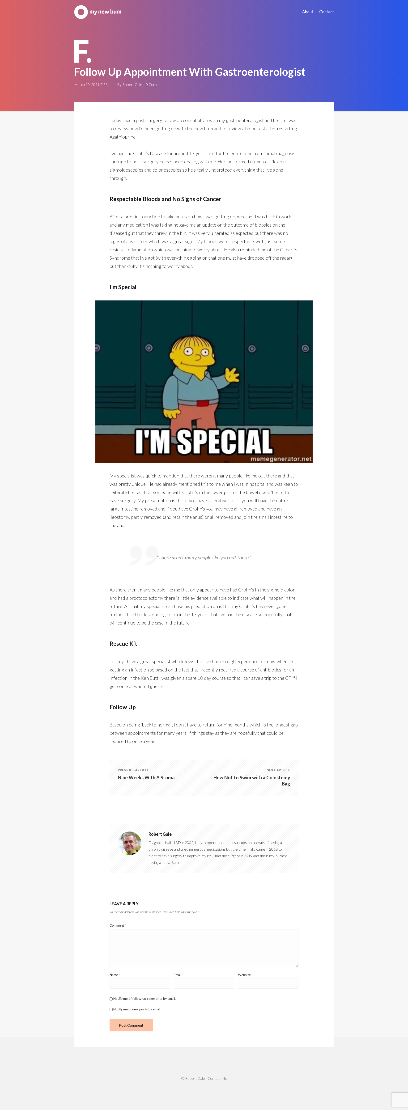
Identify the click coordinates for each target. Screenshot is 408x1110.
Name (115, 975)
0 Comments (156, 84)
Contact (326, 11)
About (307, 11)
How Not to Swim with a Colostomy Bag (251, 780)
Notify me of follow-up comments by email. (144, 998)
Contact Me (217, 1078)
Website (244, 975)
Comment (118, 925)
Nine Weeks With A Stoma (146, 777)
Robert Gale (132, 84)
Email (179, 975)
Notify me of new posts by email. (137, 1009)
